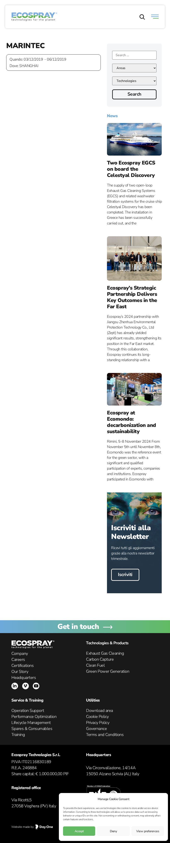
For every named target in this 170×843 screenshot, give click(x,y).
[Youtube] (36, 686)
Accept (79, 831)
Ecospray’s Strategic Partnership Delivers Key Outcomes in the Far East (132, 297)
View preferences (147, 831)
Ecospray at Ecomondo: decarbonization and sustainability (131, 422)
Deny (113, 831)
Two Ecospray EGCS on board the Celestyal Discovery (131, 169)
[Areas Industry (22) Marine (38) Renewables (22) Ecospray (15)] (134, 68)
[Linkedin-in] (14, 686)
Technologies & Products (107, 643)
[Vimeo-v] (25, 686)
